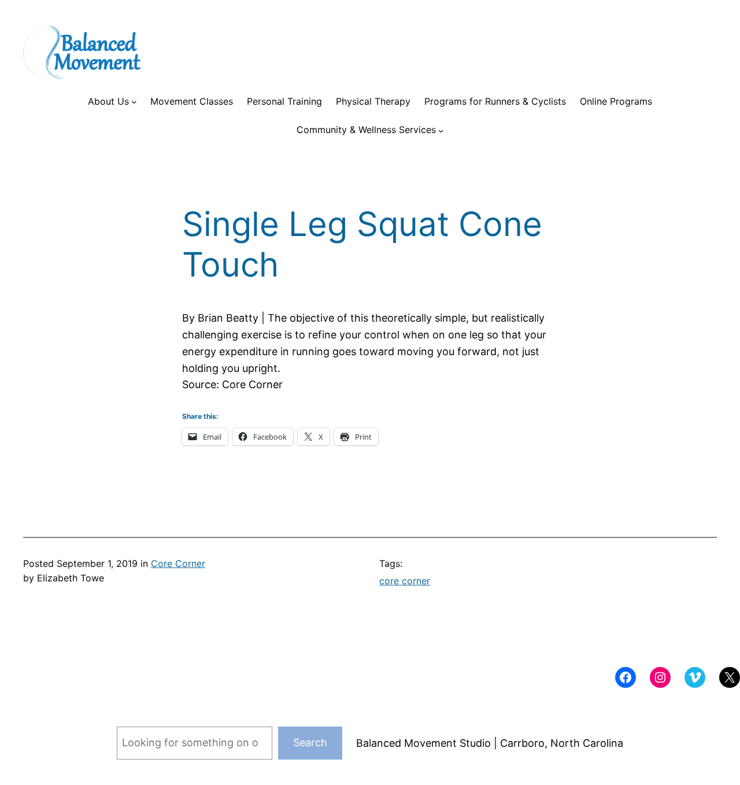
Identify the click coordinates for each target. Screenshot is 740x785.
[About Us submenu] (134, 102)
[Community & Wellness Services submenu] (441, 130)
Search (310, 742)
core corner (404, 581)
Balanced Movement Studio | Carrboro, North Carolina (489, 743)
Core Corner (178, 563)
